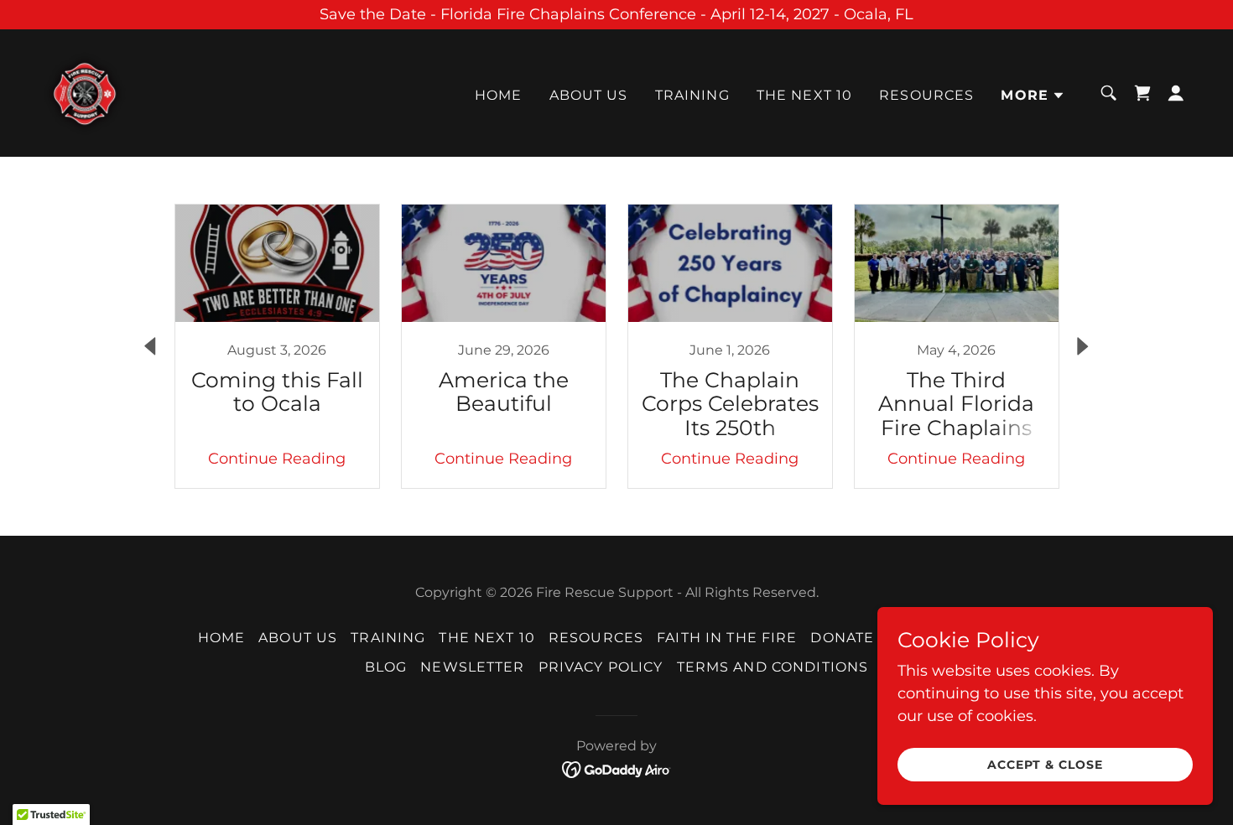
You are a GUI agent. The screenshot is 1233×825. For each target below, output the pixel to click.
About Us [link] (588, 95)
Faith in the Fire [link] (727, 638)
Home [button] (222, 638)
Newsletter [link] (472, 667)
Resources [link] (926, 95)
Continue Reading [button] (277, 458)
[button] (1033, 96)
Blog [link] (386, 667)
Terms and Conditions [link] (773, 667)
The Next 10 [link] (805, 95)
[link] (83, 92)
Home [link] (499, 95)
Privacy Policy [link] (600, 667)
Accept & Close (1045, 764)
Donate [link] (842, 638)
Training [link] (692, 95)
